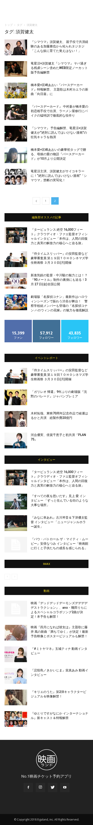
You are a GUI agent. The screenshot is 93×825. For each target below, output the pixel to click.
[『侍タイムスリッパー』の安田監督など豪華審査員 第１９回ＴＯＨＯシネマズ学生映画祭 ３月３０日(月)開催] (16, 259)
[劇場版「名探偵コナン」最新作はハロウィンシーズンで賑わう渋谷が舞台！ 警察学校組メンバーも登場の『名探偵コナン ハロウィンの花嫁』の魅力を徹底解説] (16, 302)
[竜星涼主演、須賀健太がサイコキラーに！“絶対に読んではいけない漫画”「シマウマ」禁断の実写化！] (16, 177)
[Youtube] (64, 787)
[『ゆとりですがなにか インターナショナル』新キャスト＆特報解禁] (16, 719)
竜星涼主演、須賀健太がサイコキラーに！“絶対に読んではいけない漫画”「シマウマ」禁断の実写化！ (59, 175)
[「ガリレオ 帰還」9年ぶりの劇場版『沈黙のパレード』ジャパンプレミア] (16, 397)
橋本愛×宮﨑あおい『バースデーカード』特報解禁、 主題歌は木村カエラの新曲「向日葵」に (59, 89)
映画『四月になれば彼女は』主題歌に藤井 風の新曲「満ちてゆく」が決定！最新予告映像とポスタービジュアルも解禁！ (59, 631)
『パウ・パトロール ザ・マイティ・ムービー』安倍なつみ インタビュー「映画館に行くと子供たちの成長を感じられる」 (59, 543)
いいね (18, 321)
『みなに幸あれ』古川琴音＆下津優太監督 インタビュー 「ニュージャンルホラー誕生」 (59, 522)
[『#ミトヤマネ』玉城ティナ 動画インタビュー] (16, 654)
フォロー (46, 321)
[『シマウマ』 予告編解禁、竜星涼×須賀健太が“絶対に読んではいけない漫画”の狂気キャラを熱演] (16, 134)
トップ (9, 25)
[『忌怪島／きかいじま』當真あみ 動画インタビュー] (16, 676)
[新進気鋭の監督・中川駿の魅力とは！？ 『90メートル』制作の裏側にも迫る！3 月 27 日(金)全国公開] (16, 281)
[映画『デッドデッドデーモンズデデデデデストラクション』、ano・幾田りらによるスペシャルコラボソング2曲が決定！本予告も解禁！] (16, 609)
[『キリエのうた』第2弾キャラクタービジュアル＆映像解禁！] (16, 697)
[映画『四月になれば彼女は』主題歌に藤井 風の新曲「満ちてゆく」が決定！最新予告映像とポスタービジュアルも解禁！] (16, 633)
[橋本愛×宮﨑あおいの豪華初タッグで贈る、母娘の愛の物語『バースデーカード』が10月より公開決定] (16, 155)
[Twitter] (52, 787)
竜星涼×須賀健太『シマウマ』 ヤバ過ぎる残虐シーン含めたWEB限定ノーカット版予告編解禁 (59, 68)
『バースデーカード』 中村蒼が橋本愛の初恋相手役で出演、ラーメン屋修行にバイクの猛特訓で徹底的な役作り (59, 111)
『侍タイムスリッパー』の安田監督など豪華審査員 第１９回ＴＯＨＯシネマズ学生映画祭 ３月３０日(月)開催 (59, 258)
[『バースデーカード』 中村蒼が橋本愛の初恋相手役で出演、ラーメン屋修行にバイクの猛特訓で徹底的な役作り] (16, 112)
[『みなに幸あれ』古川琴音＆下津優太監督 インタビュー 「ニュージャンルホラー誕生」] (16, 523)
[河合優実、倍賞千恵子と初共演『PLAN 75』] (16, 440)
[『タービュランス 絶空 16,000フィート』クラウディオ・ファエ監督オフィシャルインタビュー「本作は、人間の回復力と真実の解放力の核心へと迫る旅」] (16, 235)
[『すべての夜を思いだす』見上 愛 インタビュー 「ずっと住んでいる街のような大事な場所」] (16, 501)
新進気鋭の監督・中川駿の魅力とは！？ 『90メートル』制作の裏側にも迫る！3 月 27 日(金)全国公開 (59, 279)
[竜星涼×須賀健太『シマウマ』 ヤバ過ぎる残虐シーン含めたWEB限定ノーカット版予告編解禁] (16, 69)
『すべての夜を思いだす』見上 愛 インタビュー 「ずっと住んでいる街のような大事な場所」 (59, 500)
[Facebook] (28, 787)
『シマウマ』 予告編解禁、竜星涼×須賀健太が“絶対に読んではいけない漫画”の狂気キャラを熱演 (59, 132)
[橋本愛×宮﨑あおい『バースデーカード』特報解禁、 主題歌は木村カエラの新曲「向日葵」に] (16, 90)
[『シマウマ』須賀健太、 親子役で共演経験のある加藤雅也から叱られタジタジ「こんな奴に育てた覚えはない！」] (16, 47)
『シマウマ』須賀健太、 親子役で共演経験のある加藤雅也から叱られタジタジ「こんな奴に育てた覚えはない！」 (59, 46)
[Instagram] (40, 787)
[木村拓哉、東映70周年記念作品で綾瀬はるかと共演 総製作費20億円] (16, 419)
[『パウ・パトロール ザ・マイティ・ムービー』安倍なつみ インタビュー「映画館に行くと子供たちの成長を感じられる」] (16, 545)
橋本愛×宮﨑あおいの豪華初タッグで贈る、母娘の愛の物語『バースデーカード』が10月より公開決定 (58, 154)
